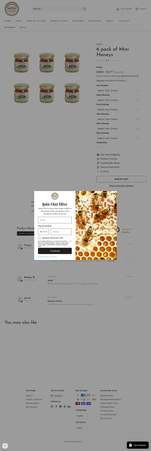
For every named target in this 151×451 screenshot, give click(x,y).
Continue (55, 250)
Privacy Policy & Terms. (47, 257)
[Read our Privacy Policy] (70, 241)
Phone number (45, 226)
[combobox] (43, 232)
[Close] (114, 194)
